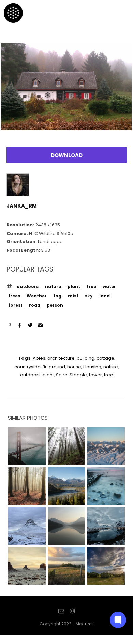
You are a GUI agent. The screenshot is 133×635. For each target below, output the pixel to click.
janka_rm (21, 205)
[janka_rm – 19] (66, 125)
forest (15, 305)
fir (45, 366)
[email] (61, 611)
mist (73, 296)
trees (14, 296)
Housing (92, 366)
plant (74, 286)
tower (95, 375)
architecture (61, 358)
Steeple (78, 375)
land (104, 296)
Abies (39, 358)
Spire (62, 375)
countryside (27, 366)
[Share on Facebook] (19, 325)
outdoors (28, 286)
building (85, 358)
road (34, 305)
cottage (105, 358)
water (109, 286)
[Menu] (119, 13)
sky (89, 296)
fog (57, 296)
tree (91, 286)
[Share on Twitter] (30, 325)
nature (53, 286)
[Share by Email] (40, 325)
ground (57, 366)
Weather (37, 296)
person (55, 305)
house (74, 366)
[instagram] (72, 611)
